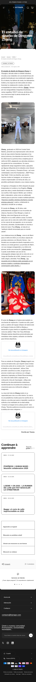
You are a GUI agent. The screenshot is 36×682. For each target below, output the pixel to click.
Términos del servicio (28, 672)
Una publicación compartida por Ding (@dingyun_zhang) (18, 356)
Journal (9, 57)
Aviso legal (18, 674)
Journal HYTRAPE (7, 63)
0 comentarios (30, 564)
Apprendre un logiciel (10, 526)
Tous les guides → (29, 447)
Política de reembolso (8, 672)
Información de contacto (10, 674)
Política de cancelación (27, 674)
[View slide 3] (19, 584)
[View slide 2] (17, 584)
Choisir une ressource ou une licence (15, 543)
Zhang (26, 87)
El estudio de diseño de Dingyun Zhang (15, 71)
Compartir (7, 564)
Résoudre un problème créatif (12, 535)
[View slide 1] (15, 584)
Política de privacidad (18, 672)
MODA (14, 57)
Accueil (3, 57)
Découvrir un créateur (10, 552)
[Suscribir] (31, 635)
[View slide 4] (21, 584)
